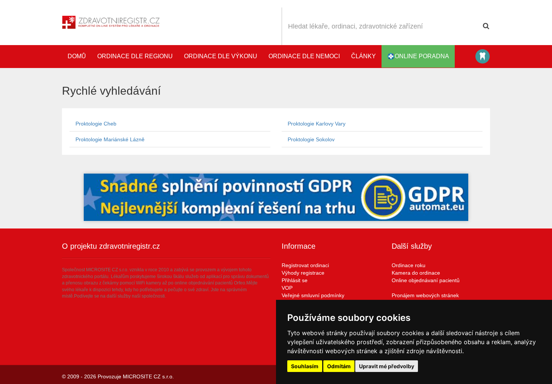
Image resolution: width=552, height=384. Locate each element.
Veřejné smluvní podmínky (313, 295)
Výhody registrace (303, 273)
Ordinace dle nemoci (304, 56)
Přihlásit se (295, 280)
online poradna (422, 56)
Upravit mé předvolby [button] (386, 366)
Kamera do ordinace (416, 273)
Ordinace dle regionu (135, 56)
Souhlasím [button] (304, 366)
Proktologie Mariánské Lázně (110, 139)
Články (363, 56)
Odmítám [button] (339, 366)
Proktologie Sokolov (311, 139)
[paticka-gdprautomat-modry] (276, 197)
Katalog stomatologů (482, 56)
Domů (77, 56)
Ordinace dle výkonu (220, 56)
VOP (287, 288)
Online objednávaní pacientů (426, 280)
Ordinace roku (408, 265)
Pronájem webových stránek (425, 295)
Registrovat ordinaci (305, 265)
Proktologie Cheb (95, 124)
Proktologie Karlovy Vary (316, 124)
